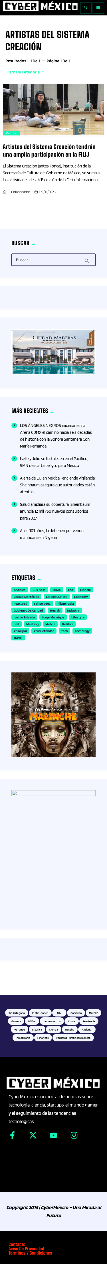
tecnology (82, 631)
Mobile (50, 624)
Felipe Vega (42, 603)
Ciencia (85, 590)
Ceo (70, 590)
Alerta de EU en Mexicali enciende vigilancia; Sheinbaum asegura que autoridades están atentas (58, 485)
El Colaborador (19, 192)
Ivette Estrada (24, 617)
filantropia (66, 603)
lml (16, 624)
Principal (20, 631)
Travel (18, 638)
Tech (64, 631)
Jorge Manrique (53, 617)
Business (39, 590)
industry (73, 610)
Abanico (20, 590)
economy (81, 596)
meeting (32, 624)
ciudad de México (26, 596)
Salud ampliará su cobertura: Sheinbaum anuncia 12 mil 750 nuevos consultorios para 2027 (55, 511)
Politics (67, 624)
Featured (20, 603)
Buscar (22, 260)
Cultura (11, 133)
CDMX (57, 590)
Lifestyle (77, 617)
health (55, 610)
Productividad (44, 631)
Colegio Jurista (57, 596)
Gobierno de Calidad (28, 610)
